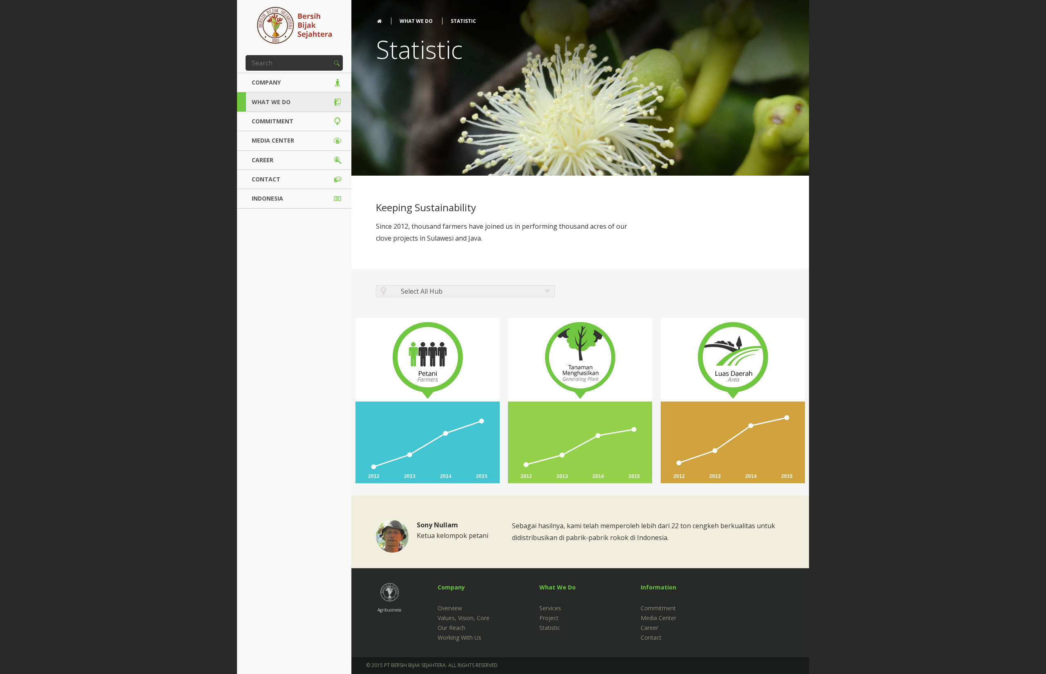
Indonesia (267, 198)
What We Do (271, 102)
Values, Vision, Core (463, 618)
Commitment (272, 121)
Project (549, 618)
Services (550, 608)
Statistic (549, 628)
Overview (450, 608)
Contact (266, 179)
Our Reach (451, 628)
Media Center (273, 140)
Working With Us (459, 637)
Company (266, 82)
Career (262, 160)
